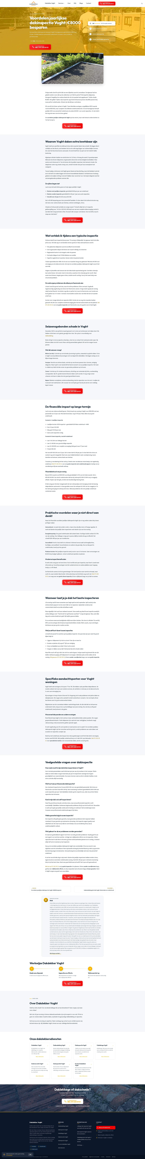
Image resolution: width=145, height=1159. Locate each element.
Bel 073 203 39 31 (57, 464)
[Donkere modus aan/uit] (141, 3)
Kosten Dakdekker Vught (64, 1144)
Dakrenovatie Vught (63, 1137)
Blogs (81, 3)
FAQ (75, 3)
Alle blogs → (80, 1145)
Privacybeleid (85, 1156)
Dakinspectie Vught (38, 14)
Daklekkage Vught (62, 1133)
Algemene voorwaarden (94, 1156)
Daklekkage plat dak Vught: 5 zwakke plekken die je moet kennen (84, 1139)
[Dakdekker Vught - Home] (33, 3)
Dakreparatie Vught (63, 1140)
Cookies (102, 1156)
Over (69, 3)
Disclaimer (108, 1156)
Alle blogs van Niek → (55, 953)
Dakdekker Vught (50, 3)
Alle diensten (61, 1148)
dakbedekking (49, 336)
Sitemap (113, 1156)
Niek (34, 41)
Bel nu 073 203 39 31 (104, 1127)
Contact (88, 3)
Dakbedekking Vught (63, 1126)
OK (30, 1154)
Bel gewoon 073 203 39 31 (57, 657)
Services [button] (60, 3)
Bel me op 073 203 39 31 (52, 866)
